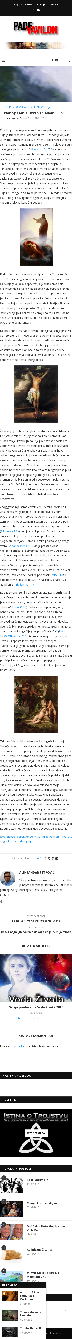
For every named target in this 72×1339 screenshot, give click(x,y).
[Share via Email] (56, 858)
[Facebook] (33, 10)
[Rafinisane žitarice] (11, 1255)
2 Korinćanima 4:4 (20, 546)
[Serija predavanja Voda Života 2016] (36, 978)
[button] (3, 986)
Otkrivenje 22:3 (17, 636)
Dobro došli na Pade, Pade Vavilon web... (29, 1296)
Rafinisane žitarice (40, 1249)
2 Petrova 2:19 (10, 531)
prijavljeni (20, 1046)
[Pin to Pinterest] (53, 858)
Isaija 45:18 (19, 607)
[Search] (68, 60)
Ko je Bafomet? (37, 1180)
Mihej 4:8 (57, 575)
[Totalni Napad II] (10, 1332)
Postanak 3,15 (40, 149)
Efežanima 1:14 (25, 584)
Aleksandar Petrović (18, 118)
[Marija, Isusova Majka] (11, 1209)
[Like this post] (41, 858)
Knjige (18, 4)
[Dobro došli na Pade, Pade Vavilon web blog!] (10, 1296)
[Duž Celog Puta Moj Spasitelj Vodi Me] (11, 1232)
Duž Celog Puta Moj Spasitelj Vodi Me (46, 1228)
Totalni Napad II (30, 1328)
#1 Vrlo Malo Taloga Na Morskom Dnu (43, 1274)
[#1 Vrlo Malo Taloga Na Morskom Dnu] (11, 1278)
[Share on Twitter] (48, 858)
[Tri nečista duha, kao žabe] (10, 1315)
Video (28, 4)
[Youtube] (38, 10)
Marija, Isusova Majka (42, 1203)
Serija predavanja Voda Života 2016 (36, 1007)
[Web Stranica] (36, 1133)
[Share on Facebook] (45, 858)
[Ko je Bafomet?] (11, 1185)
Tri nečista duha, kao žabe (31, 1313)
